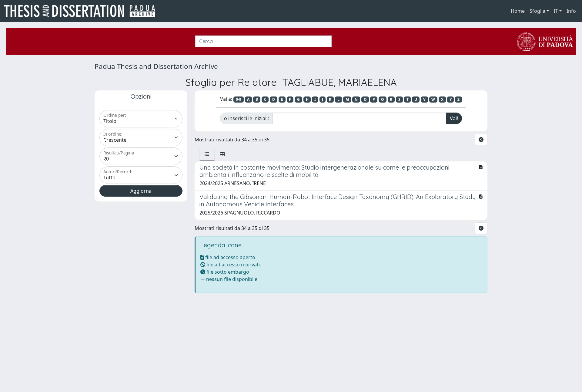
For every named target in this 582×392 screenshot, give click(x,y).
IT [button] (556, 11)
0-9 (238, 99)
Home (518, 11)
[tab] (207, 154)
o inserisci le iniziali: (246, 118)
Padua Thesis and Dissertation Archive (156, 66)
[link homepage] (82, 11)
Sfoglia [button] (537, 11)
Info (571, 11)
